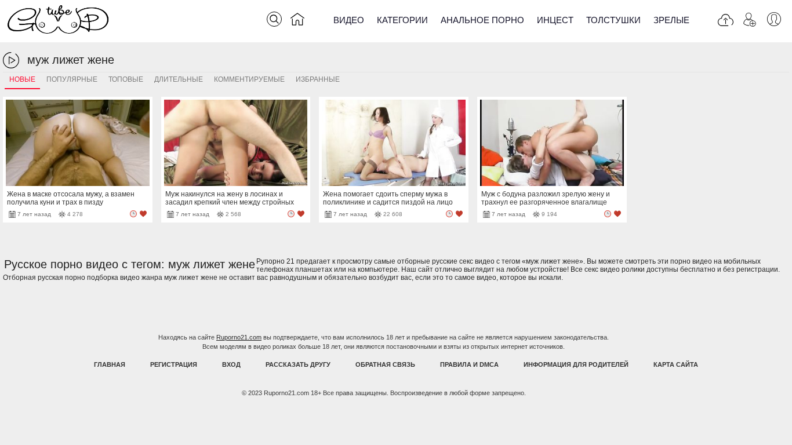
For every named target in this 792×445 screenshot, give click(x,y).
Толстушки (613, 20)
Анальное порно (482, 20)
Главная (109, 364)
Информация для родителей (576, 364)
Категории (402, 20)
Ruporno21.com (238, 337)
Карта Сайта (675, 364)
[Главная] (297, 21)
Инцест (555, 20)
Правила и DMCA (469, 364)
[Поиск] (274, 19)
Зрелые (671, 20)
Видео (348, 20)
